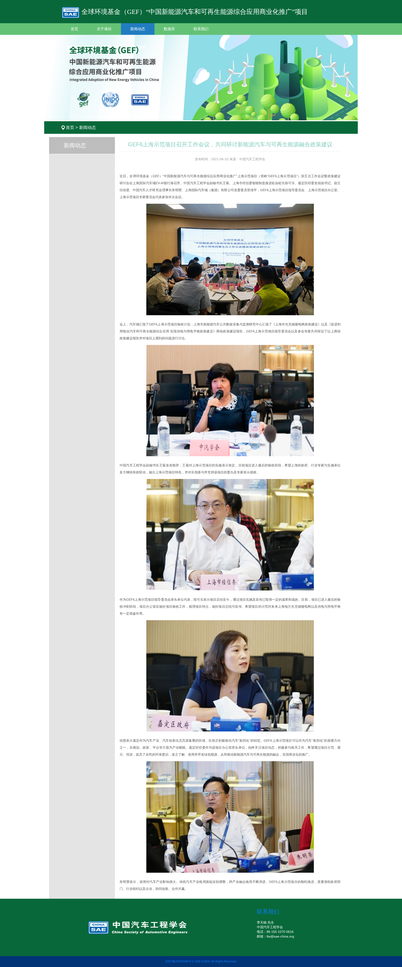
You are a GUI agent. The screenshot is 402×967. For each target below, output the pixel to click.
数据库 (169, 29)
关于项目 (104, 29)
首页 (74, 29)
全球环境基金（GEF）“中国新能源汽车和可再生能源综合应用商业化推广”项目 (194, 11)
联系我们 (201, 29)
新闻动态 (137, 29)
